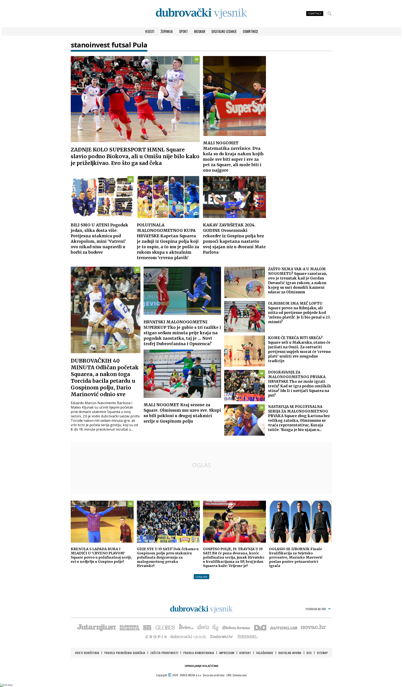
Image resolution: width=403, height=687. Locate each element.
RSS (309, 652)
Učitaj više (201, 577)
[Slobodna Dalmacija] (129, 627)
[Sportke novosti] (147, 627)
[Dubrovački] (201, 13)
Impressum (226, 652)
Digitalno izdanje (224, 31)
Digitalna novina (289, 652)
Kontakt (245, 652)
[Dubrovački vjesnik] (188, 636)
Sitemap (322, 652)
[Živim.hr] (186, 627)
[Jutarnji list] (96, 627)
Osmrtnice (250, 31)
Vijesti (149, 31)
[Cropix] (155, 636)
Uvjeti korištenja (87, 652)
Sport (183, 31)
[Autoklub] (284, 627)
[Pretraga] (329, 13)
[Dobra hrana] (236, 627)
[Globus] (165, 627)
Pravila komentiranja (198, 652)
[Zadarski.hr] (222, 636)
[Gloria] (202, 627)
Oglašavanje (264, 652)
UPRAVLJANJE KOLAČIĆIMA (201, 666)
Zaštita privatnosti (164, 652)
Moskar (199, 31)
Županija (167, 31)
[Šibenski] (247, 636)
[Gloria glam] (215, 627)
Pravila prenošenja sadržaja (124, 652)
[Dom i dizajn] (260, 627)
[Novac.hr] (313, 627)
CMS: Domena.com (236, 675)
